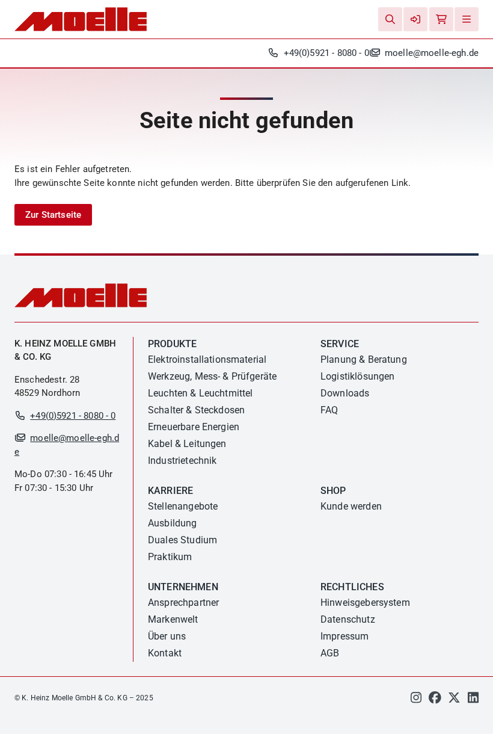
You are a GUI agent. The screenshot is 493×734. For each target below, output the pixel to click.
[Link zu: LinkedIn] (473, 699)
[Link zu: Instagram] (416, 699)
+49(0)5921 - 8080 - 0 (326, 53)
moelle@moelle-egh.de (432, 53)
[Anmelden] (415, 19)
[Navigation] (467, 19)
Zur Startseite (53, 214)
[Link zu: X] (454, 699)
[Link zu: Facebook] (435, 699)
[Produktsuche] (390, 19)
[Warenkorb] (441, 19)
